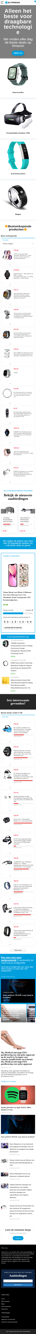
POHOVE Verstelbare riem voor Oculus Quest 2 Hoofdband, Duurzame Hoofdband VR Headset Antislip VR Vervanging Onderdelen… (23, 473)
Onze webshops (6, 1306)
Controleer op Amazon (13, 625)
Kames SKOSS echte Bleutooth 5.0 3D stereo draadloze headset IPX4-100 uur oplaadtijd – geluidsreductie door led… (23, 354)
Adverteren (4, 1309)
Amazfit (16, 372)
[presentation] (3, 511)
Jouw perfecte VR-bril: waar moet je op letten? (18, 1137)
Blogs (3, 1304)
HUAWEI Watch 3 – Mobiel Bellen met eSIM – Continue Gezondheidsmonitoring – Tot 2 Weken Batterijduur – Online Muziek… (23, 276)
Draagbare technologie (18, 660)
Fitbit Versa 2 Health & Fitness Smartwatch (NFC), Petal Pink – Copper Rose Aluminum (23, 453)
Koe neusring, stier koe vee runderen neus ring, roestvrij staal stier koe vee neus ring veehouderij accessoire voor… (23, 394)
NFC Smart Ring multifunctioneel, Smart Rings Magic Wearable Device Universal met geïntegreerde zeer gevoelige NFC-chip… (23, 414)
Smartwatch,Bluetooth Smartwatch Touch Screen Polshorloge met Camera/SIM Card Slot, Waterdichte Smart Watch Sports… (22, 335)
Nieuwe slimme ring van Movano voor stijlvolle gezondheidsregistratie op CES (22, 1162)
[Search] (26, 2)
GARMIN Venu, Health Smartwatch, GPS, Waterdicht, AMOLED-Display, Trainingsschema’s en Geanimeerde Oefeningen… (23, 434)
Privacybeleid (5, 1317)
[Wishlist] (30, 2)
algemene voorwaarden (8, 1319)
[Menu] (2, 2)
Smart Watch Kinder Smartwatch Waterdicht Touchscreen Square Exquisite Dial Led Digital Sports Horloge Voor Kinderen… (22, 296)
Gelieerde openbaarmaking (9, 1322)
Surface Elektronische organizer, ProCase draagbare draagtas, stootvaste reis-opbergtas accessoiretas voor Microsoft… (18, 594)
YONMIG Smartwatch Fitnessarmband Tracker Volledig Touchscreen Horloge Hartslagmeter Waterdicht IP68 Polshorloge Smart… (21, 648)
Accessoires (15, 677)
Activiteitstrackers (17, 640)
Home (3, 1299)
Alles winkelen (5, 1301)
